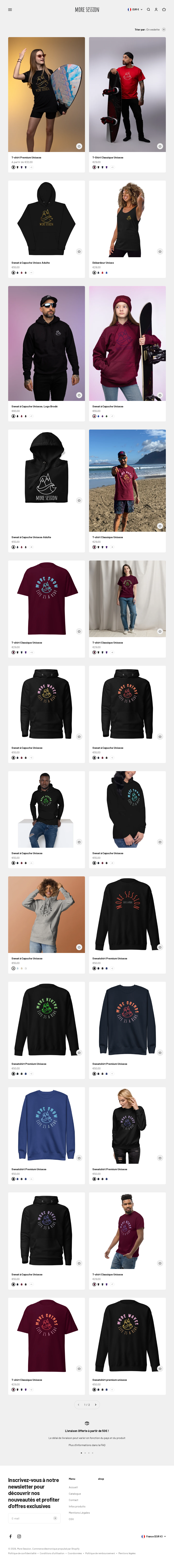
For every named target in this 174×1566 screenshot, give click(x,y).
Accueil (73, 1487)
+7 (31, 416)
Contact (73, 1499)
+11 (112, 167)
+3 (31, 167)
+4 (31, 272)
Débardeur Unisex (103, 262)
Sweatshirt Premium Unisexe (109, 958)
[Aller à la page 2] (95, 1404)
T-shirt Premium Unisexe (26, 157)
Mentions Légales (79, 1512)
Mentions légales (127, 1553)
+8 (31, 547)
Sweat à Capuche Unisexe (107, 406)
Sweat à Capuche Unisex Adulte (31, 262)
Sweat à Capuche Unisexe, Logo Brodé (35, 406)
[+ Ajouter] (79, 146)
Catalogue (75, 1493)
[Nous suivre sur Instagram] (19, 1536)
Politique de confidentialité (22, 1553)
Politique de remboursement (100, 1553)
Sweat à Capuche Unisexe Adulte (31, 537)
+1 (112, 1074)
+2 (31, 758)
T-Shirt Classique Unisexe (107, 157)
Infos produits (77, 1506)
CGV (71, 1519)
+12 (31, 652)
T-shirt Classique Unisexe (107, 537)
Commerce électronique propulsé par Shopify (55, 1548)
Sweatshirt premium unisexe (109, 1379)
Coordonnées (75, 1553)
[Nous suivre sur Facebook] (10, 1536)
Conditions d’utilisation (52, 1553)
